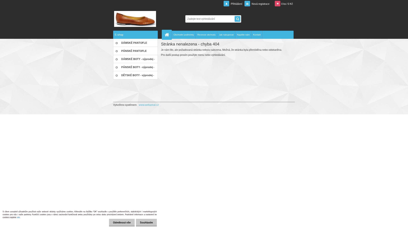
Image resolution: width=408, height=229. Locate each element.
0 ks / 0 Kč (287, 4)
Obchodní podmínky (184, 34)
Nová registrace (260, 4)
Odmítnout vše (122, 222)
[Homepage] (168, 35)
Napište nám (243, 34)
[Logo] (135, 19)
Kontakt (257, 34)
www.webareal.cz (149, 105)
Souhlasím (146, 222)
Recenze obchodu (206, 34)
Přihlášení (236, 4)
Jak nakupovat (226, 34)
